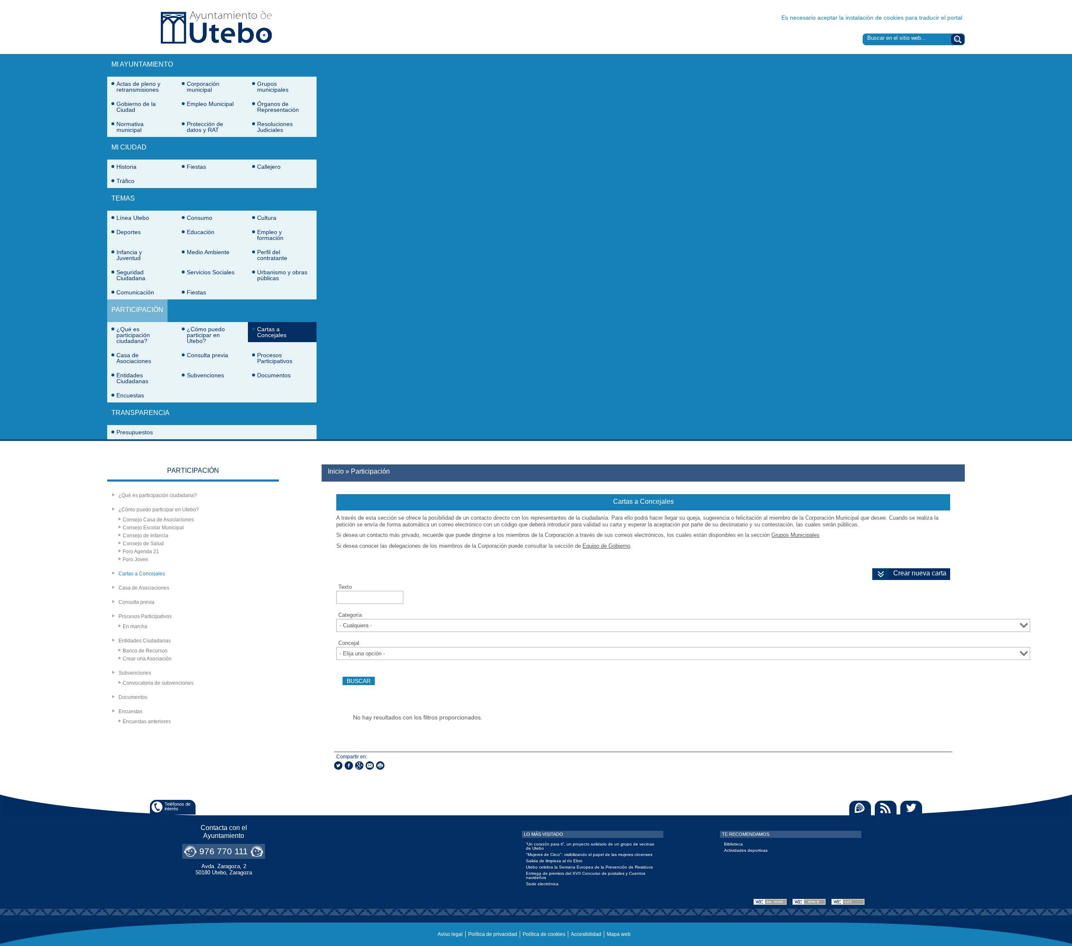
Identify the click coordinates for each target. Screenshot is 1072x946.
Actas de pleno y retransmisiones (138, 86)
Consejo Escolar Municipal (153, 528)
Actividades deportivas (746, 850)
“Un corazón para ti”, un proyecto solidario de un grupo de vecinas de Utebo (590, 846)
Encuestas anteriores (147, 721)
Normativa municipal (130, 127)
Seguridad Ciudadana (130, 275)
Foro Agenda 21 (141, 551)
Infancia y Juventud (129, 255)
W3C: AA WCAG (770, 902)
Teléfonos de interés (178, 806)
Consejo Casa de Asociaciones (158, 520)
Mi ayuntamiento (142, 64)
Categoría (350, 615)
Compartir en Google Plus (359, 765)
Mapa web (619, 934)
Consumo (199, 217)
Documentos (274, 375)
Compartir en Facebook (349, 765)
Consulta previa (207, 355)
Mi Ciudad (129, 147)
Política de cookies (544, 934)
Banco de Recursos (145, 651)
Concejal (348, 643)
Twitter (911, 808)
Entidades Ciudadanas (132, 378)
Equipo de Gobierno (606, 546)
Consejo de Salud (143, 543)
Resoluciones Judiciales (275, 127)
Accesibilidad (586, 934)
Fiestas (196, 166)
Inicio (336, 471)
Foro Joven (135, 559)
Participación (137, 309)
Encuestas (130, 395)
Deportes (128, 232)
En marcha (135, 626)
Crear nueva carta (919, 573)
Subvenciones (205, 375)
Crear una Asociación (147, 659)
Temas (123, 198)
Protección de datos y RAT (205, 127)
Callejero (269, 166)
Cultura (266, 217)
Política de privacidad (492, 934)
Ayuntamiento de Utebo (216, 27)
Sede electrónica (542, 884)
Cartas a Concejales (271, 332)
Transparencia (140, 412)
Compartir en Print (380, 765)
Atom (860, 808)
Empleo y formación (270, 235)
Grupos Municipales (795, 535)
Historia (126, 166)
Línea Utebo (132, 217)
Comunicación (135, 292)
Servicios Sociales (210, 272)
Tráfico (125, 181)
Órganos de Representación (278, 107)
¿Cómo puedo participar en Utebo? (206, 335)
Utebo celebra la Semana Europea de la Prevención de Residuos (589, 867)
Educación (200, 232)
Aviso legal (450, 934)
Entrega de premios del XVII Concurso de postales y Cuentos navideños (585, 875)
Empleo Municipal (210, 104)
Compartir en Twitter (338, 765)
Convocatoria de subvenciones (158, 683)
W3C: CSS (848, 902)
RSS (886, 808)
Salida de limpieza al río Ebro (554, 860)
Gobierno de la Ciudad (136, 107)
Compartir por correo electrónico (370, 765)
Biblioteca (733, 844)
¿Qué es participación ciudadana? (133, 335)
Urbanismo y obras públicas (282, 275)
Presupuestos (134, 432)
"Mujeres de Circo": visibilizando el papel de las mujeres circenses (589, 854)
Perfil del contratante (272, 255)
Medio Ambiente (208, 252)
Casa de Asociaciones (133, 358)
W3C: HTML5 (809, 902)
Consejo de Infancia (145, 536)
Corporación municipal (203, 86)
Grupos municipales (273, 86)
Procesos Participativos (274, 358)
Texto (345, 587)
